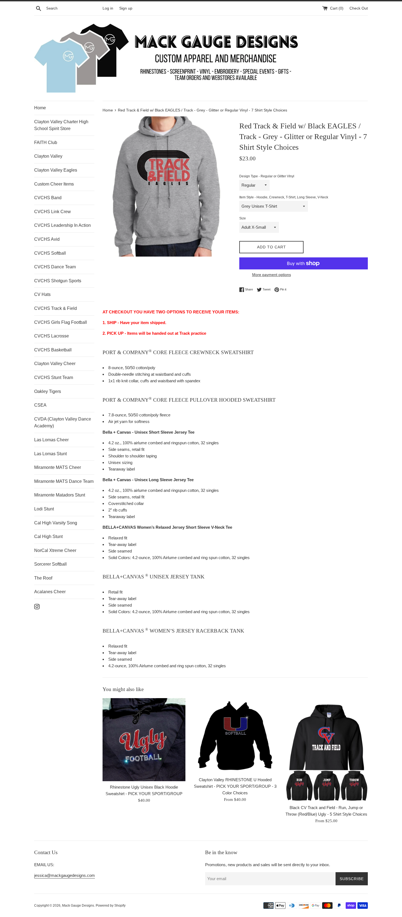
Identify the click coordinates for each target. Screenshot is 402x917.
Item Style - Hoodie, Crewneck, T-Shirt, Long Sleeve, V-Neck (283, 197)
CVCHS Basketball (53, 350)
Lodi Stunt (44, 509)
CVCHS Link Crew (52, 211)
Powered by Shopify (111, 905)
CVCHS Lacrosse (51, 336)
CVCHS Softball (50, 253)
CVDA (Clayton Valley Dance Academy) (62, 422)
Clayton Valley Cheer (54, 363)
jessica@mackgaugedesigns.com (64, 875)
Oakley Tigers (47, 391)
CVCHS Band (48, 197)
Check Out (358, 8)
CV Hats (42, 294)
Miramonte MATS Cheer (57, 467)
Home (40, 107)
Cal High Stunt (48, 536)
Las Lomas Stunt (50, 453)
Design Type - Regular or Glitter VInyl (266, 176)
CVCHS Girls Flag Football (60, 322)
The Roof (43, 578)
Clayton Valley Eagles (55, 170)
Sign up (125, 8)
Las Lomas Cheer (51, 439)
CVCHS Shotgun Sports (57, 280)
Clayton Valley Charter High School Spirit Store (61, 125)
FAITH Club (45, 142)
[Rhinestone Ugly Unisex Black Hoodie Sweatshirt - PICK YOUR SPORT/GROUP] (144, 739)
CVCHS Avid (47, 239)
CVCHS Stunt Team (53, 377)
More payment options (271, 274)
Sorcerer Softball (50, 564)
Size (242, 218)
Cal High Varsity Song (55, 523)
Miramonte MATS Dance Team (64, 481)
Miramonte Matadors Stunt (59, 495)
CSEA (40, 405)
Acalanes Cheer (50, 591)
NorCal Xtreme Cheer (55, 550)
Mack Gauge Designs (78, 905)
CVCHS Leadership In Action (62, 225)
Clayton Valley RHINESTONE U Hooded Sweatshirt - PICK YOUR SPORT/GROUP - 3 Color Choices (235, 786)
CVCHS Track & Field (55, 308)
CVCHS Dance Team (55, 266)
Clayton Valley (48, 156)
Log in (108, 8)
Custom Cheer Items (54, 184)
